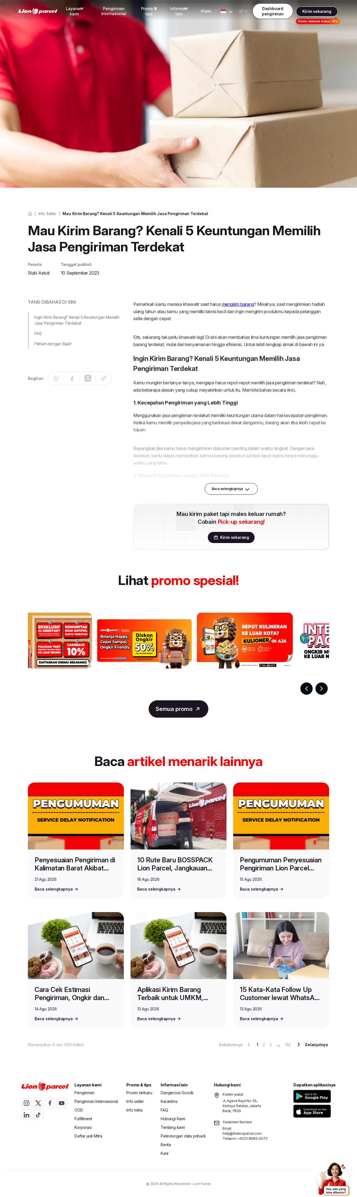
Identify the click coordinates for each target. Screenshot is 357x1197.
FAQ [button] (38, 333)
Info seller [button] (135, 1101)
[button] (313, 1096)
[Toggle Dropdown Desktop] (223, 11)
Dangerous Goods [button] (177, 1092)
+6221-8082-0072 (252, 1138)
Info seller (47, 213)
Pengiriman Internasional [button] (113, 11)
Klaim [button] (206, 11)
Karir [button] (165, 1153)
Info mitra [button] (134, 1110)
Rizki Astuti (39, 273)
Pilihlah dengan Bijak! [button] (53, 343)
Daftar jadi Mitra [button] (88, 1136)
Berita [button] (166, 1144)
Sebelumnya (231, 1044)
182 (288, 1044)
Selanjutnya (316, 1044)
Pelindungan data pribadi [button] (183, 1136)
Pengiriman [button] (84, 1092)
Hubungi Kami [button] (173, 1118)
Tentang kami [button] (173, 1127)
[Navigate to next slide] (321, 688)
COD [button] (78, 1110)
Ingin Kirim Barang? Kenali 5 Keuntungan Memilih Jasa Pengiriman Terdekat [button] (76, 320)
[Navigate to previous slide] (306, 688)
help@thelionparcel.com (242, 1133)
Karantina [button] (169, 1101)
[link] (38, 11)
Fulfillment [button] (83, 1118)
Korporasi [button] (82, 1127)
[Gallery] (178, 654)
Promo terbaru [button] (139, 1092)
